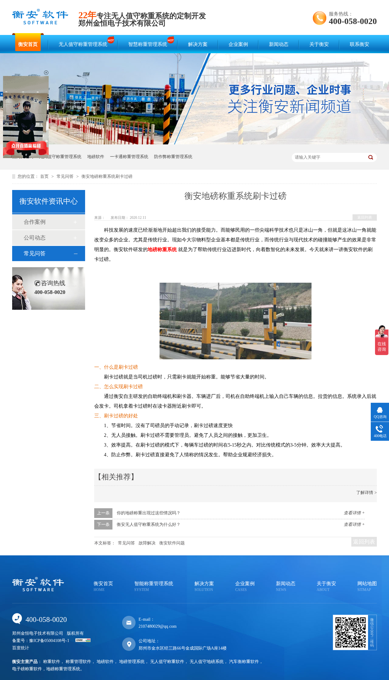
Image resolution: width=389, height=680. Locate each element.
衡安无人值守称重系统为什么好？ (149, 524)
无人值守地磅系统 (207, 661)
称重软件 (51, 661)
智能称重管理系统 (153, 586)
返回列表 (364, 217)
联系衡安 (359, 44)
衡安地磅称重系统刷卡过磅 (107, 176)
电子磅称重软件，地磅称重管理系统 (46, 669)
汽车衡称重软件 (244, 661)
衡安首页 (28, 44)
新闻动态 (278, 44)
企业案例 (238, 44)
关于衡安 (319, 44)
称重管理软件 (78, 661)
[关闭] (46, 72)
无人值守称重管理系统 (83, 44)
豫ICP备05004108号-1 (49, 640)
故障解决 (147, 543)
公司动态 (35, 238)
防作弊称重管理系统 (173, 156)
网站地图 (367, 586)
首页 (45, 176)
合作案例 (35, 222)
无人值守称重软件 (167, 661)
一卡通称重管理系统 (129, 156)
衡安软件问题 (172, 543)
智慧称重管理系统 (147, 44)
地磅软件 (95, 156)
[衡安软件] (40, 23)
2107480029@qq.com (158, 626)
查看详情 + (354, 513)
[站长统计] (83, 640)
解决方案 (198, 44)
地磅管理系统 (132, 661)
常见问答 (66, 176)
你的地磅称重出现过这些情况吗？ (149, 513)
